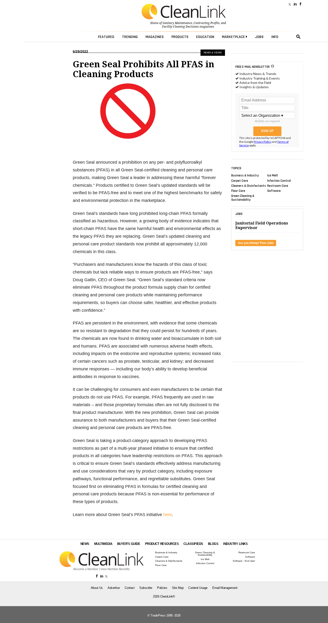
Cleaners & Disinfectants (248, 185)
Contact (130, 588)
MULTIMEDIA (103, 544)
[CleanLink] (184, 12)
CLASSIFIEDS (193, 544)
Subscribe (145, 588)
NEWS (84, 544)
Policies (162, 588)
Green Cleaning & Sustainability (242, 198)
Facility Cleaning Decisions (180, 26)
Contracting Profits (206, 23)
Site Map (177, 588)
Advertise (114, 588)
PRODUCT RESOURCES (162, 544)
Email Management (224, 588)
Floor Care (238, 191)
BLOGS (213, 544)
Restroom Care (277, 185)
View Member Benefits (115, 569)
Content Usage (197, 588)
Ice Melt (272, 175)
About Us (97, 588)
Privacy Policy (262, 141)
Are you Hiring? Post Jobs (256, 243)
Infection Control (279, 180)
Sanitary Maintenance (177, 23)
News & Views (213, 52)
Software (274, 191)
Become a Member (85, 569)
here (167, 514)
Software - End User (244, 561)
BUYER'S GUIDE (128, 544)
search (298, 37)
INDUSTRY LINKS (235, 544)
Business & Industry (245, 175)
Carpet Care (239, 180)
